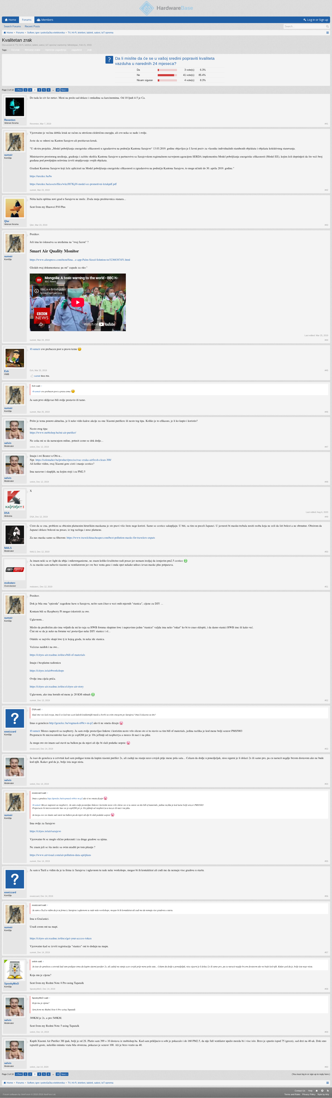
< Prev (19, 90)
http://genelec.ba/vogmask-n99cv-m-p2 (71, 723)
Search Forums (12, 26)
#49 (326, 517)
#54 (326, 784)
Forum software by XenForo (29, 1094)
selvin (7, 443)
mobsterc (9, 582)
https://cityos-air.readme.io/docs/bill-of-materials (57, 655)
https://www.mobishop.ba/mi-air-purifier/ (53, 432)
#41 (326, 124)
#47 (326, 447)
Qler (6, 221)
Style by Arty (323, 1094)
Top (322, 1090)
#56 (326, 896)
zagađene (76, 50)
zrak (89, 50)
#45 (326, 370)
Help (310, 1091)
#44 (326, 340)
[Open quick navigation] (327, 32)
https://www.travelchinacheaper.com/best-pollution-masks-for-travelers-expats (111, 537)
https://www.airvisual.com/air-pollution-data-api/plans (60, 855)
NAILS (8, 548)
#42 (326, 190)
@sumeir (35, 349)
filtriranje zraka (32, 50)
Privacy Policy (308, 1094)
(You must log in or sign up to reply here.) (311, 1074)
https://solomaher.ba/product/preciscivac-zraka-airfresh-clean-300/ (73, 460)
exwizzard (10, 731)
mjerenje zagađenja (55, 50)
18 (58, 90)
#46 (326, 412)
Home (316, 1090)
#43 (326, 225)
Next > (64, 90)
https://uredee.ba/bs (41, 176)
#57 (326, 952)
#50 (326, 552)
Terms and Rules (292, 1094)
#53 (326, 749)
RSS (327, 1090)
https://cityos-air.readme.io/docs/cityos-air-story (57, 686)
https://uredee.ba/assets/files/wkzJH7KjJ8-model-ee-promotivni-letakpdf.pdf (73, 184)
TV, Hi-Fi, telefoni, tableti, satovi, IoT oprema (35, 45)
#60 (326, 1067)
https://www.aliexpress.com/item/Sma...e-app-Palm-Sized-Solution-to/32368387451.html (80, 259)
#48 (326, 482)
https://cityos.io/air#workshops (47, 670)
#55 (326, 861)
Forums (27, 20)
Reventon (9, 120)
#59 (326, 1032)
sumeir (8, 154)
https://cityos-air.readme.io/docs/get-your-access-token (60, 938)
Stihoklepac (72, 45)
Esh (6, 371)
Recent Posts (32, 26)
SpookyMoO (11, 983)
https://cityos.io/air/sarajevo (45, 831)
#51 (326, 586)
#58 (326, 989)
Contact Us (300, 1091)
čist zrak (15, 50)
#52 (326, 700)
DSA (6, 513)
